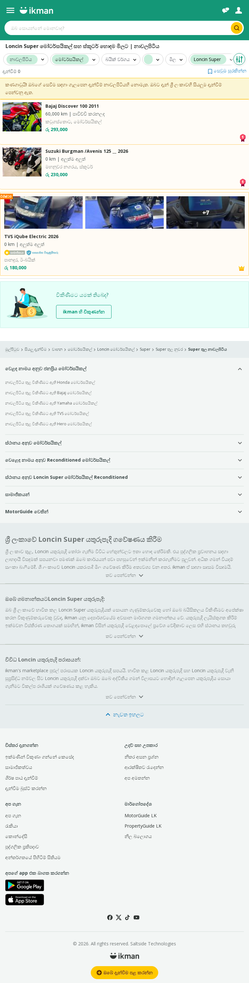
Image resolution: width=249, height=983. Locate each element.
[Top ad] (242, 137)
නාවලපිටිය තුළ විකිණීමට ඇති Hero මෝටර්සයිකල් (48, 424)
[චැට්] (225, 10)
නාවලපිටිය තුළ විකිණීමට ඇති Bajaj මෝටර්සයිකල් (48, 392)
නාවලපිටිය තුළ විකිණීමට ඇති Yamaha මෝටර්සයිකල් (51, 403)
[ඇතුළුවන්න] (238, 10)
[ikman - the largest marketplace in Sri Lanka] (36, 10)
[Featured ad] (241, 268)
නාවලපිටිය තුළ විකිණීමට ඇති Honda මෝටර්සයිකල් (50, 382)
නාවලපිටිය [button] (21, 59)
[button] (227, 70)
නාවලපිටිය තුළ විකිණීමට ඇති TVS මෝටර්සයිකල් (47, 413)
